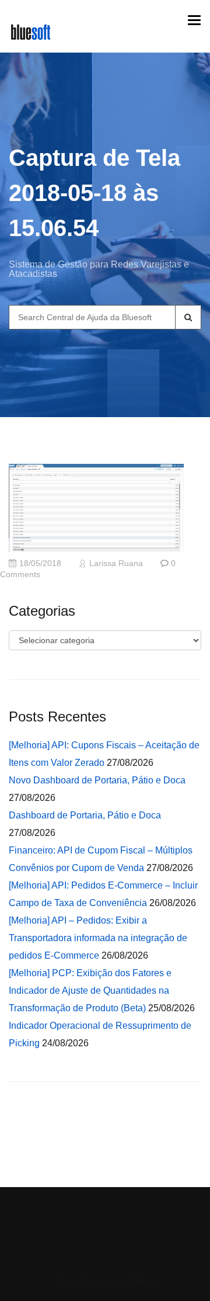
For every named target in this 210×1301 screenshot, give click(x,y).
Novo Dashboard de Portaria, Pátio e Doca (97, 780)
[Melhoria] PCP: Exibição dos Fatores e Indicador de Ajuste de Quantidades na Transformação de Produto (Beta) (90, 990)
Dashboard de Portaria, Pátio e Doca (85, 815)
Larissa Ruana (116, 563)
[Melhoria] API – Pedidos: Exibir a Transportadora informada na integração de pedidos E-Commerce (98, 937)
